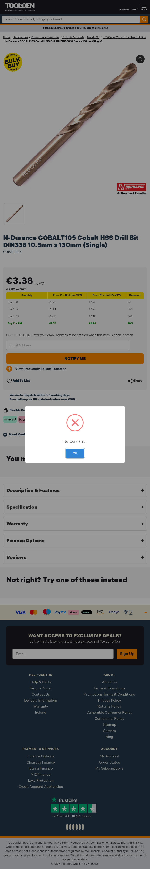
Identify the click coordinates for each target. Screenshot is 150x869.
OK (75, 453)
